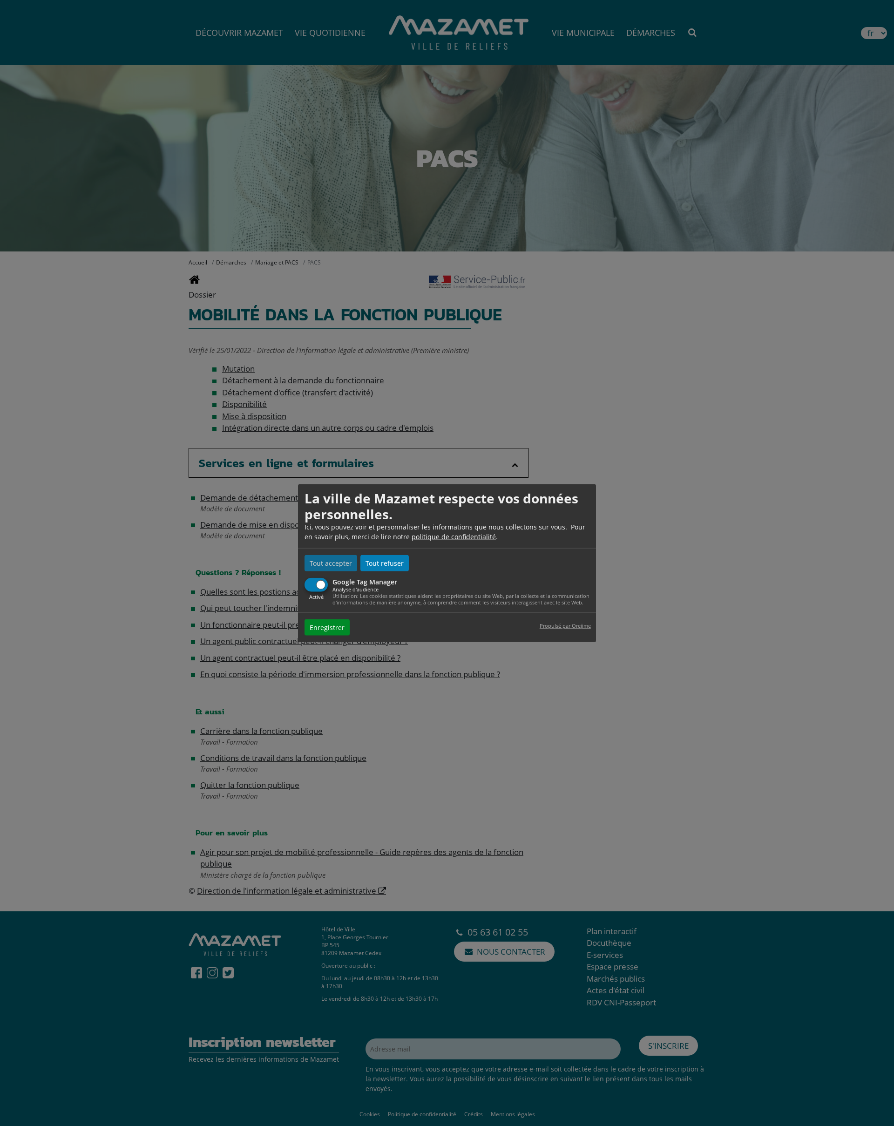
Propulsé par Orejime (565, 625)
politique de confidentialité (454, 536)
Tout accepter (331, 563)
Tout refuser (385, 563)
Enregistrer (327, 627)
